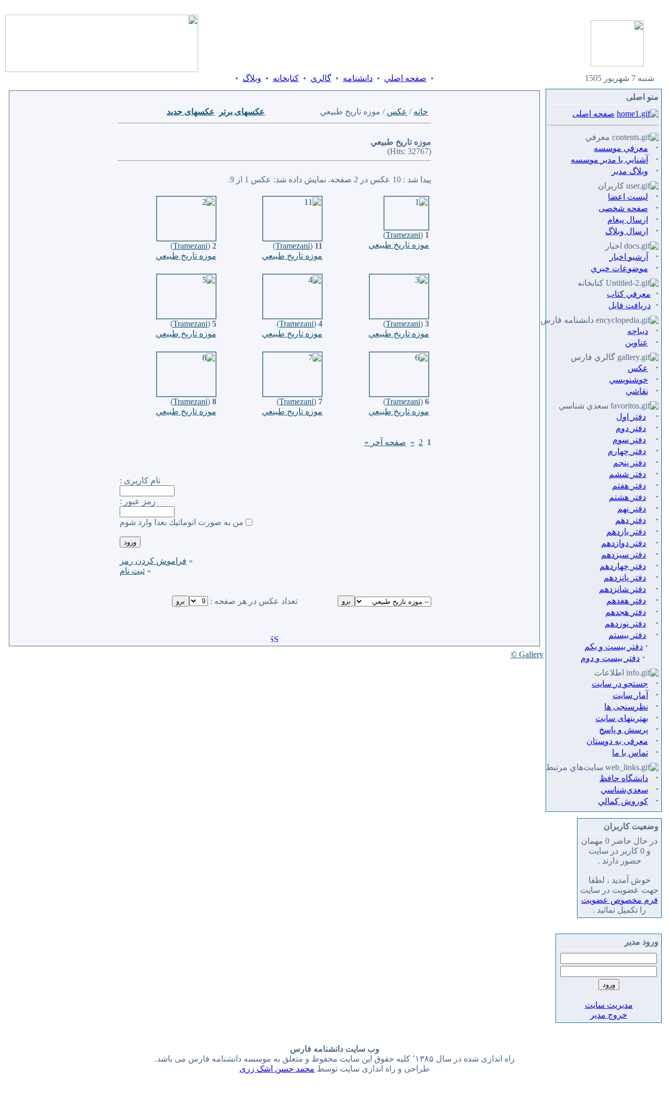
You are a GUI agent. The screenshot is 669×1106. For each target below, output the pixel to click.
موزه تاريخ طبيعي (398, 244)
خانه (420, 111)
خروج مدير (608, 1014)
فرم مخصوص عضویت (619, 899)
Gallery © (527, 654)
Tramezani (403, 234)
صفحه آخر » (385, 442)
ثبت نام (132, 570)
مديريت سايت (609, 1004)
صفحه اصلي (405, 78)
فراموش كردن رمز (153, 560)
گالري (320, 78)
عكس (397, 111)
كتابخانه (286, 78)
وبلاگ (252, 78)
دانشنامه (358, 78)
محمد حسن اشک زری (277, 1068)
